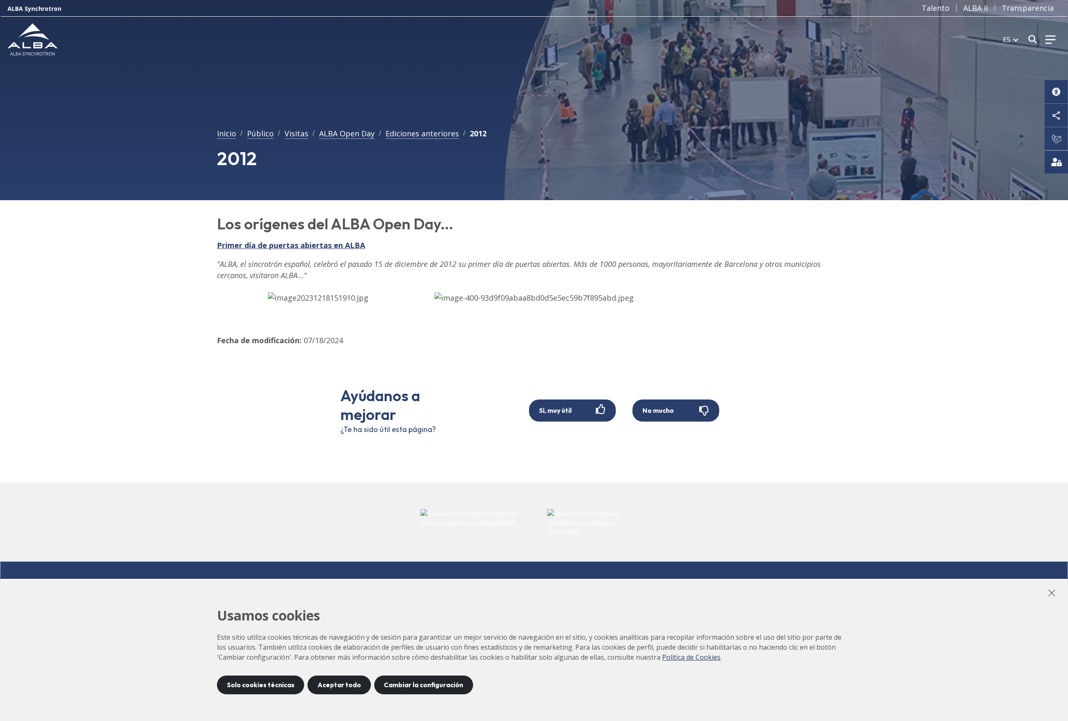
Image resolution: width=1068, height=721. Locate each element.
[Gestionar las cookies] (1056, 161)
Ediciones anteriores (422, 133)
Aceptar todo (339, 685)
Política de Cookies (691, 657)
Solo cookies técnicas (261, 685)
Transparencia (1028, 8)
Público (260, 133)
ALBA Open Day (347, 133)
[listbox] (1010, 39)
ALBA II (975, 8)
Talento (936, 8)
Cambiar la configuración (423, 685)
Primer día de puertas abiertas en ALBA (291, 245)
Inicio (226, 133)
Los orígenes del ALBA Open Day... (335, 223)
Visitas (296, 133)
